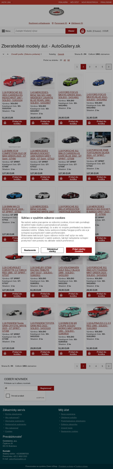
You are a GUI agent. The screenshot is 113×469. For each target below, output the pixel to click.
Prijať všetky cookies (78, 250)
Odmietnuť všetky (52, 250)
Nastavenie (30, 250)
